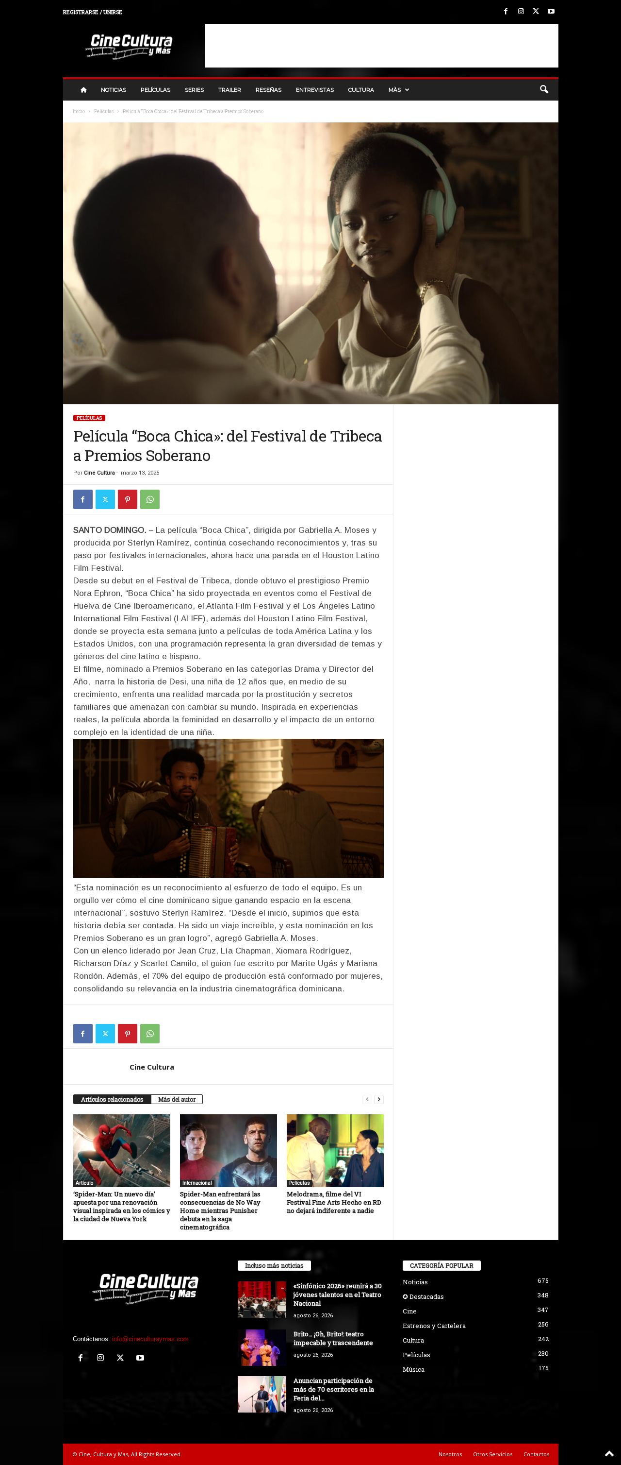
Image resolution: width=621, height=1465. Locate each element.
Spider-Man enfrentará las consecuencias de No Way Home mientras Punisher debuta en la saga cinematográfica (220, 1210)
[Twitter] (536, 12)
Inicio (79, 111)
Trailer (229, 89)
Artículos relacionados (112, 1099)
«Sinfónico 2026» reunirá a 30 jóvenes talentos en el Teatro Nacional (338, 1294)
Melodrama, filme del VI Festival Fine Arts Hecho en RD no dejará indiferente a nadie (334, 1202)
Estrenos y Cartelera (434, 1325)
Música (414, 1369)
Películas (155, 89)
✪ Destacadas (423, 1296)
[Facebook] (506, 12)
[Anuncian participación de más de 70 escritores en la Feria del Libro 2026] (262, 1394)
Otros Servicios (492, 1454)
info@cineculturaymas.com (150, 1339)
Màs (395, 89)
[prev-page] (367, 1099)
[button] (544, 90)
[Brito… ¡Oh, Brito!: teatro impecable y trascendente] (262, 1347)
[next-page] (379, 1099)
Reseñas (268, 89)
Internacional (197, 1183)
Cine (410, 1311)
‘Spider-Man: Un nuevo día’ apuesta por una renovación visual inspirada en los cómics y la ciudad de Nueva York (121, 1206)
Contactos (536, 1454)
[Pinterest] (127, 499)
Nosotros (450, 1454)
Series (194, 89)
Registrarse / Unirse (92, 12)
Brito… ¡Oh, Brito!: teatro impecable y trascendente (333, 1338)
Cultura (361, 89)
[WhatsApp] (150, 499)
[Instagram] (521, 12)
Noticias (113, 89)
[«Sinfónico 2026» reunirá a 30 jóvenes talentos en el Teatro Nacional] (262, 1299)
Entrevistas (315, 89)
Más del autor (177, 1099)
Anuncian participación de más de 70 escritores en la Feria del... (334, 1389)
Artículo (84, 1183)
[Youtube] (551, 12)
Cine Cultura (99, 473)
